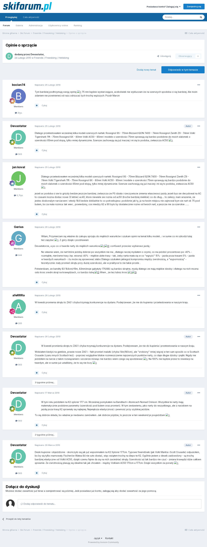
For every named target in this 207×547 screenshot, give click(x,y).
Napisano (47, 85)
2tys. (19, 112)
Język (97, 538)
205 (19, 323)
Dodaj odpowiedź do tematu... (39, 503)
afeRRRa (18, 295)
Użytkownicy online (58, 25)
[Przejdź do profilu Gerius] (18, 238)
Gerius (18, 227)
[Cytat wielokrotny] (37, 105)
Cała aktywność (31, 17)
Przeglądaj (11, 17)
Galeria (19, 25)
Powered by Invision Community (103, 542)
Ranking (78, 25)
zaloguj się (108, 490)
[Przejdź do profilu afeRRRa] (18, 306)
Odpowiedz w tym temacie (183, 69)
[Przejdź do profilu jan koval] (18, 178)
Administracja (36, 25)
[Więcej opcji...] (199, 85)
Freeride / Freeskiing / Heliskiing (51, 57)
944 (19, 255)
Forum (6, 25)
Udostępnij (165, 56)
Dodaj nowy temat (146, 69)
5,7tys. (19, 195)
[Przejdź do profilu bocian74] (18, 96)
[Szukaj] (201, 17)
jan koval (18, 167)
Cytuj (44, 105)
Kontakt (109, 538)
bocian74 (18, 84)
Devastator (37, 54)
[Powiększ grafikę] (79, 91)
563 (19, 154)
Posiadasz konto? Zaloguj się (163, 6)
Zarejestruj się (194, 6)
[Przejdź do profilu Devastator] (9, 56)
